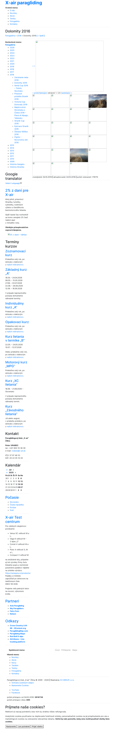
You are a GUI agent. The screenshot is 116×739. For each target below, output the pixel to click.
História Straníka (17, 167)
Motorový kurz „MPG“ (16, 364)
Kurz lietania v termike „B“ (15, 338)
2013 (12, 150)
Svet (12, 510)
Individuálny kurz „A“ (14, 305)
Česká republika (17, 505)
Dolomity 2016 (20, 83)
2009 (12, 161)
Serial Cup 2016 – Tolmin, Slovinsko (21, 88)
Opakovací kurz (17, 322)
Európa (13, 507)
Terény (13, 18)
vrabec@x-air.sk (18, 451)
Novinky (13, 13)
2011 (12, 156)
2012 (12, 153)
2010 (12, 159)
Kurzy (14, 663)
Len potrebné (24, 726)
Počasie (12, 497)
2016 (19, 35)
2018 (12, 69)
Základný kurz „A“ (16, 271)
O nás (12, 10)
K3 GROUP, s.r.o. (67, 680)
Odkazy (12, 621)
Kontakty (13, 24)
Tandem (15, 665)
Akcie (12, 16)
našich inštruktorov (15, 264)
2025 (12, 50)
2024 (12, 53)
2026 (12, 47)
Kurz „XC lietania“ (12, 383)
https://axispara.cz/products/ (17, 573)
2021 (12, 61)
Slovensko (14, 502)
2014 (12, 148)
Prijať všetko (37, 726)
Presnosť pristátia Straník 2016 (21, 96)
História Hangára (17, 164)
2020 (12, 64)
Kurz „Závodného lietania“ (14, 410)
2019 (12, 66)
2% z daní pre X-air (16, 192)
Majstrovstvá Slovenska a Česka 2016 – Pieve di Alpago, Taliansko (21, 112)
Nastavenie (11, 726)
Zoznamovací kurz (15, 253)
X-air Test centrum (13, 519)
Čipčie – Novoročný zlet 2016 (21, 140)
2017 (12, 72)
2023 (12, 56)
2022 (12, 58)
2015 (12, 145)
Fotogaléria (14, 21)
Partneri (12, 601)
